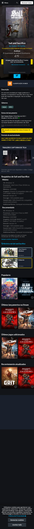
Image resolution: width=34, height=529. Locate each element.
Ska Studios (13, 46)
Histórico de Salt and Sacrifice (14, 244)
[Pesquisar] (17, 2)
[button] (17, 75)
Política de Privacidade (17, 516)
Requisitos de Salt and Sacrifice (15, 176)
